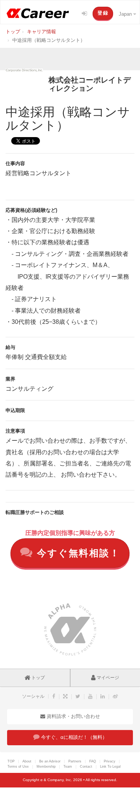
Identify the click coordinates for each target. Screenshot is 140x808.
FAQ (92, 761)
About (26, 761)
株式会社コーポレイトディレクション (90, 84)
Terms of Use (18, 766)
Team (67, 766)
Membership (46, 766)
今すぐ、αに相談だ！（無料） (73, 737)
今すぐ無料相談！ (77, 553)
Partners (74, 761)
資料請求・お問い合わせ (72, 716)
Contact (86, 766)
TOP (11, 761)
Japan (126, 14)
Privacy (109, 761)
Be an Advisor (49, 761)
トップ (37, 677)
